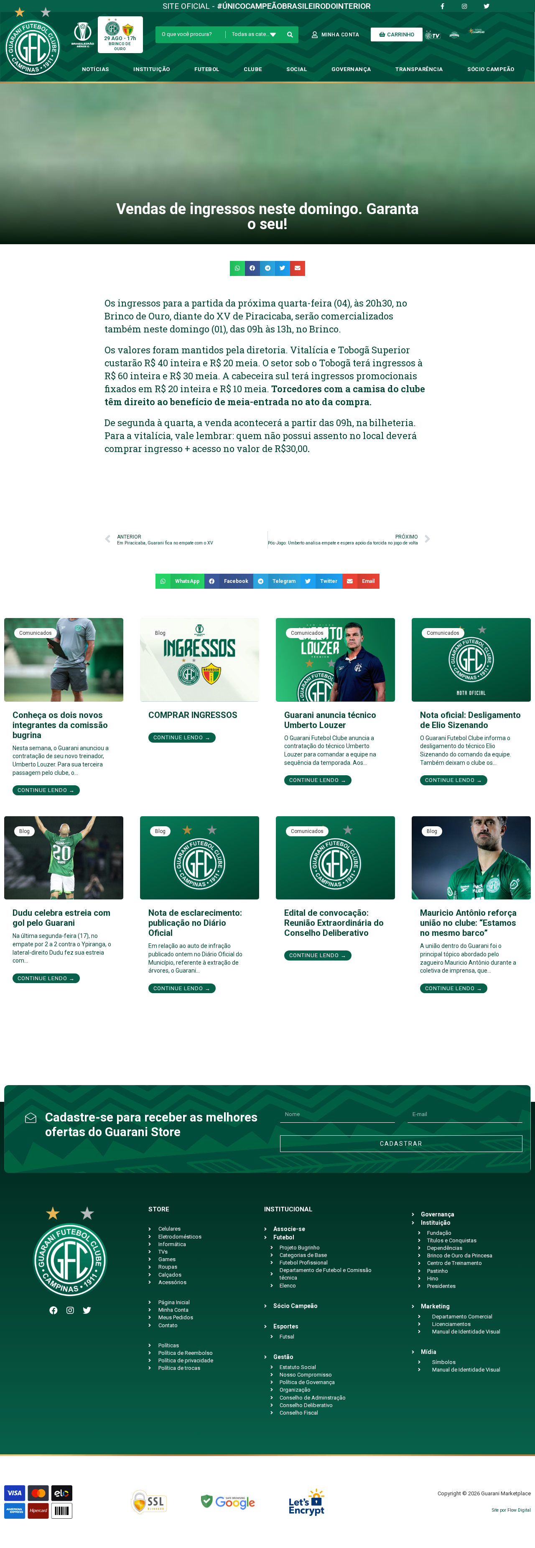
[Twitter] (87, 1310)
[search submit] (290, 35)
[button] (237, 268)
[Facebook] (53, 1310)
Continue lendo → (46, 790)
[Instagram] (70, 1310)
